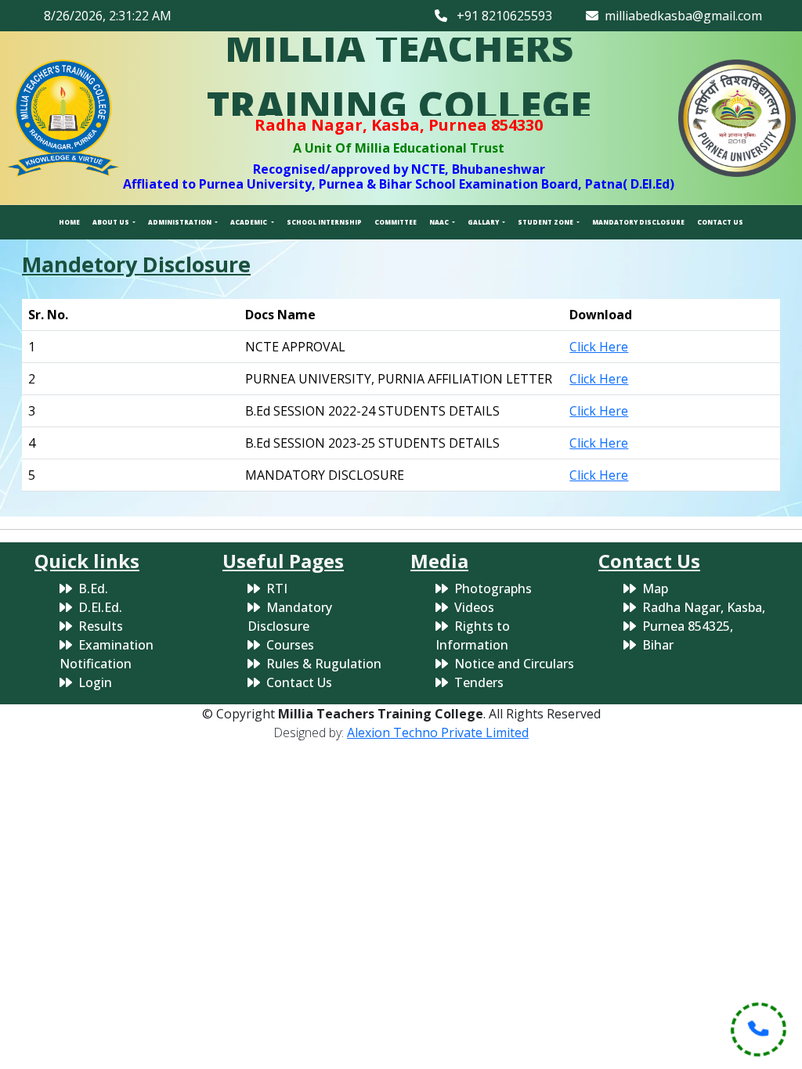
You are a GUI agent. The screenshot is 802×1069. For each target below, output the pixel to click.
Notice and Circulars (514, 663)
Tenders (479, 682)
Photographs (493, 588)
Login (95, 682)
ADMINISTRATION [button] (180, 222)
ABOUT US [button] (111, 222)
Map (655, 588)
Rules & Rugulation (323, 663)
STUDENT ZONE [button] (546, 222)
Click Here (598, 346)
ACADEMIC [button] (249, 222)
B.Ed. (93, 588)
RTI (276, 588)
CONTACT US (720, 222)
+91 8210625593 (499, 15)
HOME (69, 222)
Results (100, 626)
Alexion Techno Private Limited (438, 732)
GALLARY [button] (484, 222)
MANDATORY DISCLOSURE (638, 222)
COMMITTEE (395, 222)
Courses (290, 644)
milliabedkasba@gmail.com (680, 15)
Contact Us (299, 682)
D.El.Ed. (100, 607)
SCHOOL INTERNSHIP (324, 222)
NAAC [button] (439, 222)
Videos (474, 607)
